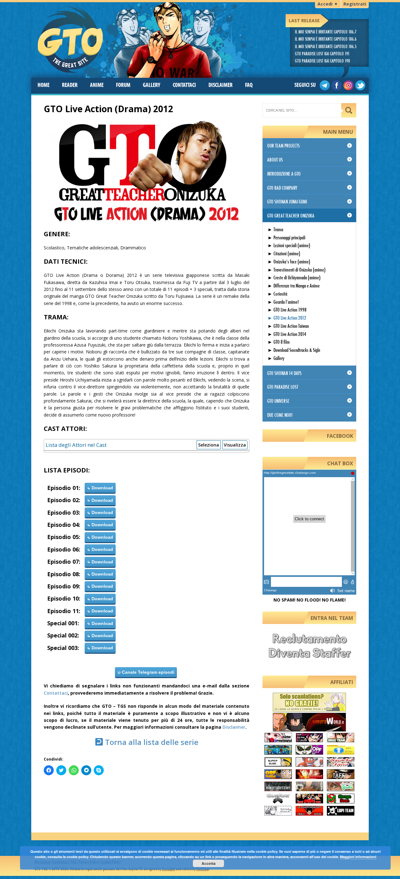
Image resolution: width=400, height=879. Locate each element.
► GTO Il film (279, 341)
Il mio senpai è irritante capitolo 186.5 (326, 46)
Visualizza (235, 445)
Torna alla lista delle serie (150, 742)
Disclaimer (233, 727)
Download (101, 487)
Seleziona (208, 445)
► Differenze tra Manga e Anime (294, 285)
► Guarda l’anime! (283, 301)
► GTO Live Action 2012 (287, 317)
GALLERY (151, 85)
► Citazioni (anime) (284, 253)
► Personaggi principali (286, 237)
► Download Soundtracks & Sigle (294, 350)
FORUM (123, 85)
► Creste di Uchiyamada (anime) (294, 277)
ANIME (96, 85)
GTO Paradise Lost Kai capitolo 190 (322, 61)
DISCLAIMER (220, 85)
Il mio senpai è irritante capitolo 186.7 (326, 32)
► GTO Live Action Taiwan (288, 325)
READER (70, 85)
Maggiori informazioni (358, 856)
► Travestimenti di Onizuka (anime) (297, 269)
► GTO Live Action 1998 (287, 309)
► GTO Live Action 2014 (287, 334)
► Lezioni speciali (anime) (289, 245)
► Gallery (276, 358)
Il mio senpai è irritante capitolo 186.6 (326, 39)
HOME (43, 85)
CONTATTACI (184, 85)
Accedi (328, 4)
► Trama (275, 229)
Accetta (209, 863)
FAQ (248, 85)
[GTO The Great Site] (146, 38)
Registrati (354, 4)
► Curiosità (277, 293)
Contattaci (56, 693)
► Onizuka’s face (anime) (289, 261)
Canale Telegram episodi (147, 672)
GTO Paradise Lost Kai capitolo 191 (322, 54)
